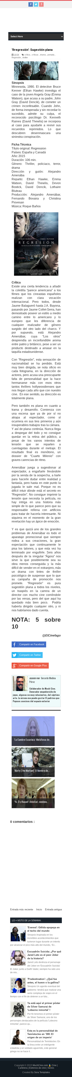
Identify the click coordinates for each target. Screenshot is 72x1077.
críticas (35, 55)
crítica (27, 55)
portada (50, 55)
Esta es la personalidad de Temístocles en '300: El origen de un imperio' (42, 1034)
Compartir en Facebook (31, 644)
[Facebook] (30, 4)
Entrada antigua (53, 909)
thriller (25, 57)
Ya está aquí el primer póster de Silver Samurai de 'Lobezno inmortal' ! (43, 1006)
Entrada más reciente (21, 909)
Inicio (39, 909)
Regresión (16, 57)
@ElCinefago (51, 635)
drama (43, 55)
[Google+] (41, 4)
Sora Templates (42, 1072)
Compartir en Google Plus (33, 665)
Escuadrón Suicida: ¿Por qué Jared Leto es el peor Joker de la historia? (44, 955)
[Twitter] (36, 4)
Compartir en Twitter (30, 655)
